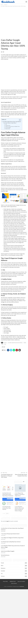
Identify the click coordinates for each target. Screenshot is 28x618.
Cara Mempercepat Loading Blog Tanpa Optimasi (11, 541)
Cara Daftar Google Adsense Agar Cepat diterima (15, 342)
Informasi (2, 576)
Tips (5, 344)
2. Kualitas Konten (7, 125)
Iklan (2, 344)
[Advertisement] (14, 21)
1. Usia (6, 124)
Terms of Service (14, 583)
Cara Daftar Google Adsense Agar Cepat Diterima (12, 121)
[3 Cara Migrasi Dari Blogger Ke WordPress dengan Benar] (20, 488)
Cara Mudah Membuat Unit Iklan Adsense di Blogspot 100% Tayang (6, 476)
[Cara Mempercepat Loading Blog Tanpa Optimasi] (7, 501)
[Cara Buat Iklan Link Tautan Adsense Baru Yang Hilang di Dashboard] (7, 488)
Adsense (5, 342)
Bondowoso (3, 568)
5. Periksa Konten (7, 128)
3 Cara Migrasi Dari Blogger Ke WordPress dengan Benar (12, 537)
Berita (2, 565)
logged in (8, 521)
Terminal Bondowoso (5, 555)
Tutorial (1, 37)
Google (25, 342)
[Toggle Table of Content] (19, 120)
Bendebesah (22, 586)
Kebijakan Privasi (13, 581)
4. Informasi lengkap (8, 127)
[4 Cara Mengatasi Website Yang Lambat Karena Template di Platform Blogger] (20, 501)
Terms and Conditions (21, 581)
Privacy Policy (5, 581)
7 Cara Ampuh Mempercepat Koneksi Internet (10, 533)
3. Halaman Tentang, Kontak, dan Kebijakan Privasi (12, 126)
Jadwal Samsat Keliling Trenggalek (7, 551)
